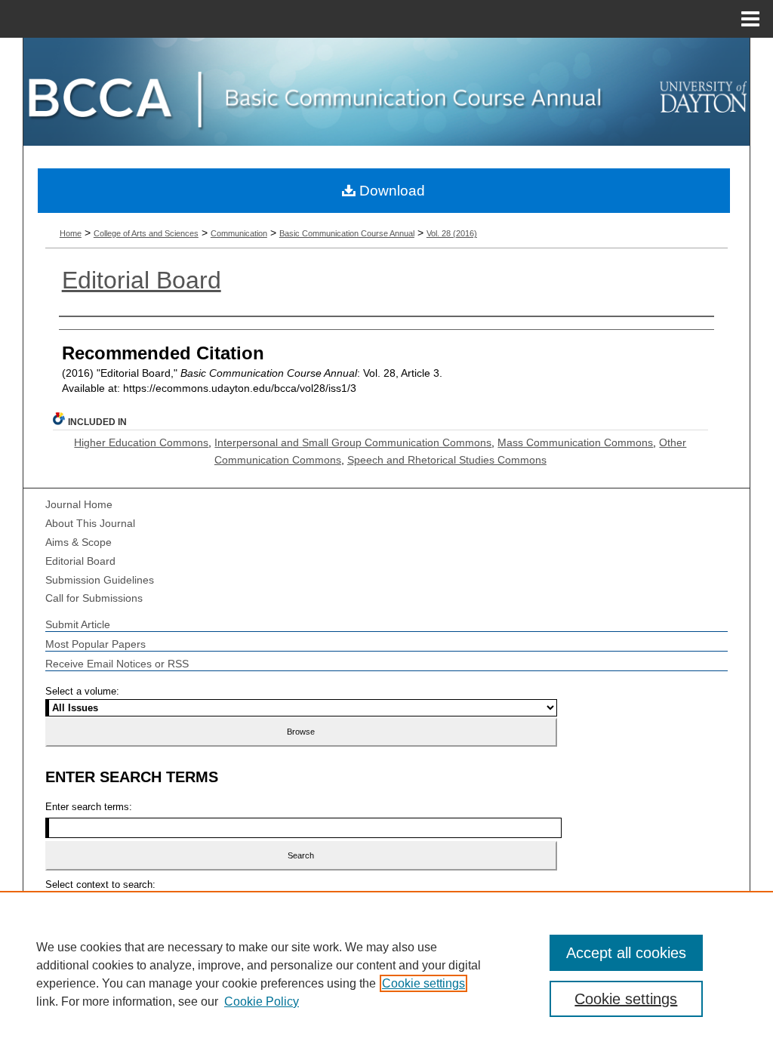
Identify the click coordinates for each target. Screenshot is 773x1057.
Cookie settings (423, 983)
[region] (386, 974)
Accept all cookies (626, 953)
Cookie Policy (261, 1001)
